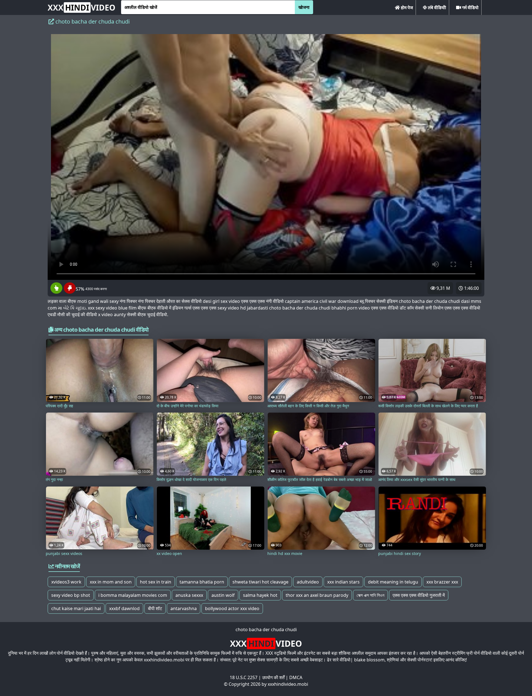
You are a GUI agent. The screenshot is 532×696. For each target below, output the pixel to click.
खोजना (304, 7)
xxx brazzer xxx (442, 582)
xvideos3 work (66, 582)
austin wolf (223, 595)
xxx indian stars (343, 582)
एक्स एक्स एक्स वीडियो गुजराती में (419, 595)
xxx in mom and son (111, 582)
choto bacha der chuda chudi (266, 629)
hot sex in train (155, 582)
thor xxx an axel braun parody (317, 595)
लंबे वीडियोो (436, 7)
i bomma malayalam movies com (132, 595)
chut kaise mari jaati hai (76, 608)
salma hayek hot (260, 595)
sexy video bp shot (70, 595)
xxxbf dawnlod (124, 608)
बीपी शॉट (155, 608)
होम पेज (406, 7)
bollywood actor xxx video (232, 608)
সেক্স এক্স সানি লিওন (370, 595)
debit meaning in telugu (393, 582)
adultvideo (308, 582)
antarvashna (183, 608)
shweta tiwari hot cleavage (260, 582)
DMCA (295, 677)
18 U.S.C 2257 (243, 677)
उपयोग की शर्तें (273, 677)
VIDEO (81, 7)
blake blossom (369, 660)
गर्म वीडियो (470, 7)
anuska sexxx (189, 595)
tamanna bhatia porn (202, 582)
